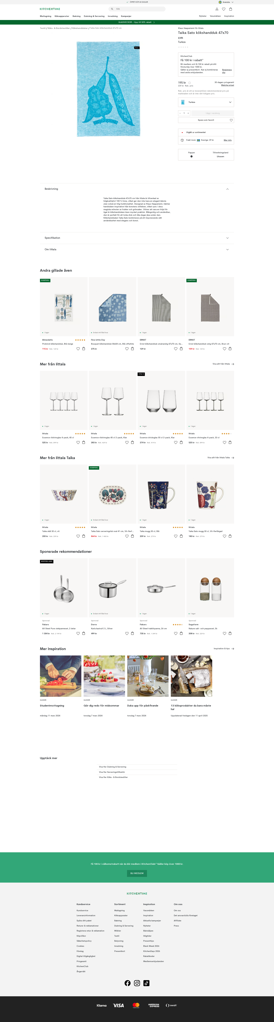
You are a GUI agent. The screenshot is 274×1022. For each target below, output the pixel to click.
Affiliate (177, 921)
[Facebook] (127, 983)
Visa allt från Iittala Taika (218, 458)
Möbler (117, 931)
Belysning (118, 941)
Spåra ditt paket (84, 921)
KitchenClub (82, 966)
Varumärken (215, 16)
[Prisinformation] (189, 83)
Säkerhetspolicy (84, 941)
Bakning (76, 16)
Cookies (80, 946)
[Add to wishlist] (78, 349)
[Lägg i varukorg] (83, 348)
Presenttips (148, 941)
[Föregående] (50, 89)
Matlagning (45, 16)
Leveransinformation (86, 916)
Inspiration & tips (222, 649)
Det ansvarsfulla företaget (186, 916)
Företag (80, 951)
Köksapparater (62, 16)
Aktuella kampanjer (152, 921)
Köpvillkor (81, 936)
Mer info (228, 140)
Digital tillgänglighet (86, 956)
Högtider (147, 936)
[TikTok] (146, 983)
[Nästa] (167, 89)
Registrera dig (227, 71)
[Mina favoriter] (223, 9)
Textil (43, 28)
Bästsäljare (148, 931)
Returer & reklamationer (88, 926)
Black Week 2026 (151, 946)
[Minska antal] (180, 113)
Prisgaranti (81, 961)
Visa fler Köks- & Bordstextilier (113, 777)
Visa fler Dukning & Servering (112, 767)
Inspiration (229, 16)
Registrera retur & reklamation (90, 931)
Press (176, 926)
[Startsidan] (50, 9)
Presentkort (119, 951)
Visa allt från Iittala (221, 364)
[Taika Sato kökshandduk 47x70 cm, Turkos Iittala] (108, 89)
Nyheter (202, 16)
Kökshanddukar (80, 28)
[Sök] (112, 9)
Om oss (177, 911)
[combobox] (226, 2)
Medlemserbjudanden (153, 961)
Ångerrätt (81, 972)
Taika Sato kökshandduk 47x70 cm (106, 28)
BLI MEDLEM (137, 873)
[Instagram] (137, 983)
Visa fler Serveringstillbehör (112, 772)
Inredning (113, 16)
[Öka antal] (188, 113)
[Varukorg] (230, 9)
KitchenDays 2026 (151, 951)
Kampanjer (126, 16)
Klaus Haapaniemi (186, 28)
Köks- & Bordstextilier (59, 28)
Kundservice (82, 911)
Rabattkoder (149, 956)
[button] (183, 47)
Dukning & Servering (94, 16)
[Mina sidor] (216, 9)
